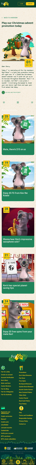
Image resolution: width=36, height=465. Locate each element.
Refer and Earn (5, 383)
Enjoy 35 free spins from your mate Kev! (17, 332)
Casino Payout (23, 398)
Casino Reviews (6, 386)
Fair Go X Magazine (7, 392)
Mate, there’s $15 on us (14, 149)
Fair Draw (22, 378)
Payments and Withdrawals (5, 412)
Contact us (22, 424)
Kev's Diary (4, 380)
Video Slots (22, 395)
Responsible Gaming (25, 418)
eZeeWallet (4, 425)
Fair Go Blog (5, 389)
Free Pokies (23, 404)
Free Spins (22, 381)
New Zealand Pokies (25, 392)
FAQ (20, 412)
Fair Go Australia (6, 394)
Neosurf (3, 419)
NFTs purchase (5, 436)
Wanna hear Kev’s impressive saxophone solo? (17, 240)
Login (21, 3)
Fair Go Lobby (5, 372)
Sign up (30, 3)
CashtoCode (5, 430)
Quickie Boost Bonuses (26, 386)
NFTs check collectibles (8, 439)
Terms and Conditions (26, 415)
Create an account (6, 375)
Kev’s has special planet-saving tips (15, 286)
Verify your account (7, 433)
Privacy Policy (23, 421)
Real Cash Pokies (24, 401)
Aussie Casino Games (26, 389)
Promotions (22, 372)
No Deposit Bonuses (25, 384)
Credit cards (5, 422)
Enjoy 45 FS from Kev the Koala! (15, 194)
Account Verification (7, 377)
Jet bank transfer (6, 428)
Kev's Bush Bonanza (25, 375)
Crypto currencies (6, 416)
